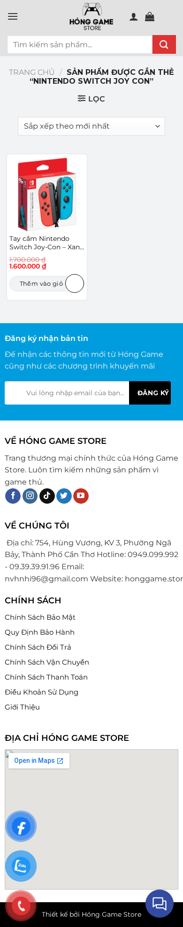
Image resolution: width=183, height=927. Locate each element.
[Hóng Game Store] (91, 16)
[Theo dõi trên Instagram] (30, 496)
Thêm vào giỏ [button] (41, 283)
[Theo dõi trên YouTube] (81, 496)
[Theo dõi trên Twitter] (64, 496)
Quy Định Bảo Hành (40, 632)
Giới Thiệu (22, 706)
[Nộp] (164, 44)
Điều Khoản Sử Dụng (41, 692)
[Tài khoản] (133, 16)
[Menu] (12, 16)
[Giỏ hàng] (149, 16)
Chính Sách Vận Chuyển (47, 662)
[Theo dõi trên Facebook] (13, 496)
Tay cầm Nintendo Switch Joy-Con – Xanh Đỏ (46, 243)
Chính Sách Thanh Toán (46, 677)
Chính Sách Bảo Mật (40, 617)
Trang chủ (32, 72)
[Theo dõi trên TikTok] (47, 496)
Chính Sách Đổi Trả (38, 647)
